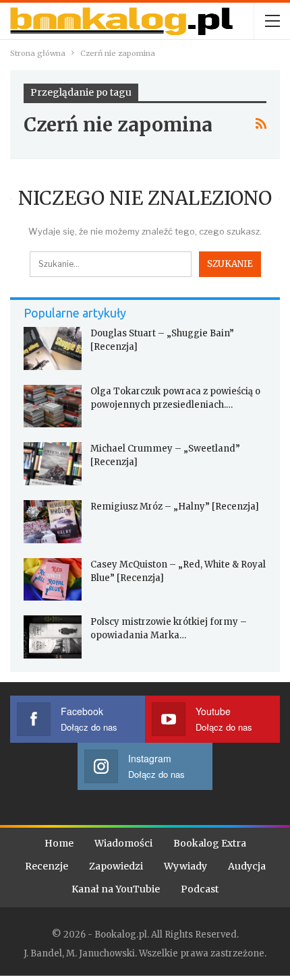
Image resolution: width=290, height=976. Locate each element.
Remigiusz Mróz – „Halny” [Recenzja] (174, 506)
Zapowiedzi (116, 866)
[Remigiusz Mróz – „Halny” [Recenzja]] (53, 521)
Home (59, 843)
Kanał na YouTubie (115, 889)
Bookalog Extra (209, 843)
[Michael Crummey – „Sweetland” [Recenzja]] (53, 463)
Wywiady (185, 866)
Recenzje (46, 866)
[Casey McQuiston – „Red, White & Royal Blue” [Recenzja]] (53, 579)
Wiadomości (123, 843)
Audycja (247, 866)
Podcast (200, 889)
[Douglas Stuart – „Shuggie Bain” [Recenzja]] (53, 348)
